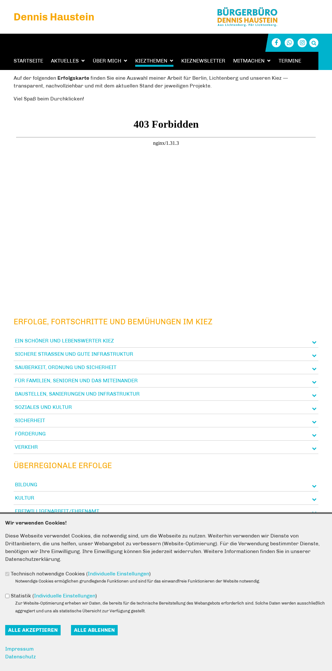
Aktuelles (65, 61)
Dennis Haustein (54, 17)
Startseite (28, 61)
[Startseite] (272, 9)
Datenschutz (20, 657)
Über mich (107, 61)
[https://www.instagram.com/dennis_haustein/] (302, 42)
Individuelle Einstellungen (118, 574)
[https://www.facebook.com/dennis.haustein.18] (276, 42)
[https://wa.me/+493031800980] (289, 42)
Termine (290, 61)
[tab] (166, 341)
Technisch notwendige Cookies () (81, 574)
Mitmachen (249, 61)
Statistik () (54, 596)
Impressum (19, 649)
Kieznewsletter (203, 61)
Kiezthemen (151, 61)
